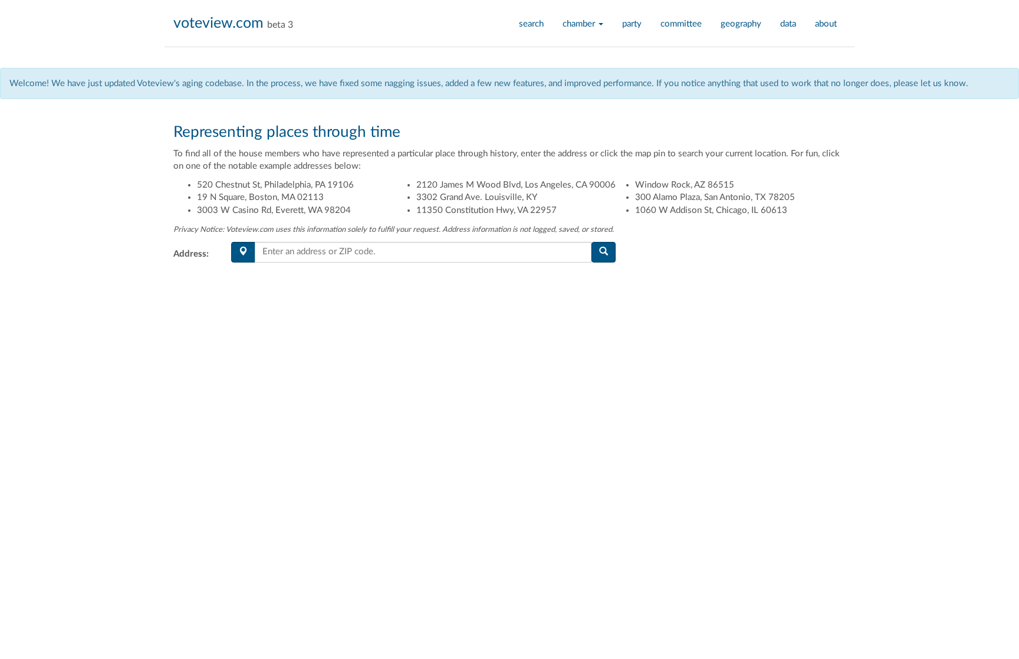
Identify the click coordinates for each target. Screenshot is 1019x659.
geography (741, 23)
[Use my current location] (243, 252)
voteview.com (218, 23)
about (826, 23)
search (531, 23)
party (632, 23)
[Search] (603, 252)
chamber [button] (580, 23)
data (788, 23)
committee (681, 23)
